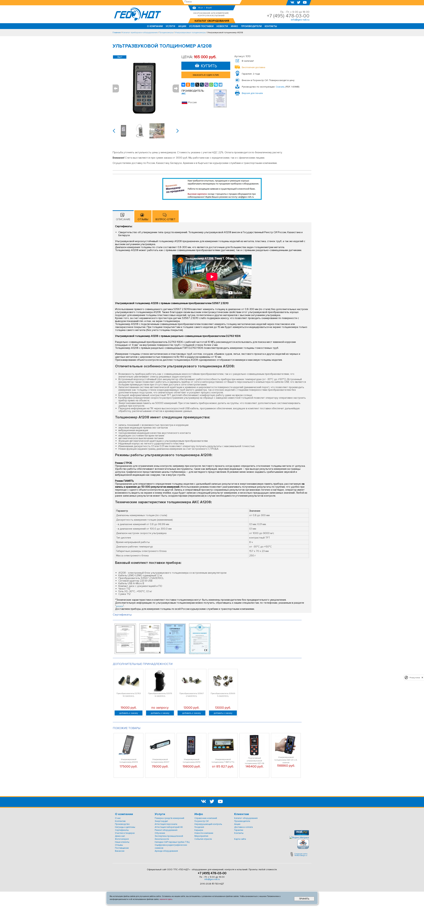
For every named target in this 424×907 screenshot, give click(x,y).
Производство (122, 824)
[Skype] (216, 85)
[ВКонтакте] (183, 85)
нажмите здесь (165, 899)
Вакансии (119, 851)
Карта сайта (240, 839)
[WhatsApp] (211, 85)
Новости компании (203, 833)
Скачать (280, 86)
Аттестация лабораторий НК (169, 827)
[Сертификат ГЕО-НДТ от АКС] (220, 106)
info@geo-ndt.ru (212, 879)
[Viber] (207, 85)
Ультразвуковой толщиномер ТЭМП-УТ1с (223, 760)
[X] (197, 85)
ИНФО (234, 26)
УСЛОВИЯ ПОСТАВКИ (201, 26)
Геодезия (199, 827)
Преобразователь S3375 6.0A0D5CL (160, 694)
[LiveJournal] (202, 85)
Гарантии (238, 830)
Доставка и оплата (243, 827)
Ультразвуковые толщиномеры (190, 32)
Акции (237, 824)
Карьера (198, 830)
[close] (422, 677)
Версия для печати (252, 93)
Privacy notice (415, 677)
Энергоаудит (161, 821)
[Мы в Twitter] (298, 3)
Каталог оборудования (246, 818)
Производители (242, 821)
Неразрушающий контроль (208, 824)
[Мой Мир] (193, 85)
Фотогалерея (122, 839)
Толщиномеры (166, 32)
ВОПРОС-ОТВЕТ (165, 219)
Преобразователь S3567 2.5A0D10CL (191, 694)
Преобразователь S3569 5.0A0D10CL (223, 694)
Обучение (160, 833)
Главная (117, 32)
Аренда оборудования (166, 851)
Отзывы (119, 845)
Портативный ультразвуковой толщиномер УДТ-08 (254, 761)
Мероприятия (201, 836)
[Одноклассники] (188, 85)
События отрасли (203, 839)
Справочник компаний (205, 818)
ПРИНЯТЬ (304, 899)
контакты (119, 606)
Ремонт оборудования (166, 830)
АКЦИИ (182, 26)
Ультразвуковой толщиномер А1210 (191, 760)
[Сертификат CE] (200, 653)
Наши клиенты (122, 842)
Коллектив (120, 821)
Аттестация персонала (166, 824)
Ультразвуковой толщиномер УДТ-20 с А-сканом (285, 760)
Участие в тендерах (125, 833)
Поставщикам (122, 848)
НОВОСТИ (222, 26)
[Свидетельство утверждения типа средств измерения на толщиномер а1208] (125, 653)
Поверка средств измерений (169, 818)
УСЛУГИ (170, 26)
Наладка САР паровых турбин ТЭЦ (172, 842)
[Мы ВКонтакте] (292, 3)
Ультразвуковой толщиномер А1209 (128, 760)
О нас (118, 818)
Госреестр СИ (201, 821)
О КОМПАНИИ (155, 26)
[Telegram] (220, 85)
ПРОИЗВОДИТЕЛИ (251, 26)
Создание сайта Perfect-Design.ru (300, 855)
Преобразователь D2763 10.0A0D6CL (128, 694)
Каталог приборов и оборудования (140, 32)
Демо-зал (120, 836)
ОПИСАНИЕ (123, 219)
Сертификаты (122, 830)
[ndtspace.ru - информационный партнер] (303, 848)
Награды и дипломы (125, 827)
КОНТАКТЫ (271, 26)
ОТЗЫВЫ (143, 219)
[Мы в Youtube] (305, 3)
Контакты (238, 833)
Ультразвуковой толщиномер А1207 (160, 760)
